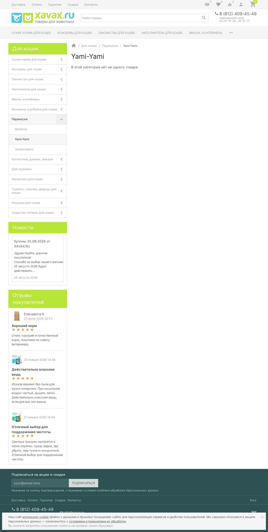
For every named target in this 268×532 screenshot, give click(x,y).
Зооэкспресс (24, 149)
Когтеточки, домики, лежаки (32, 159)
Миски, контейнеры (205, 32)
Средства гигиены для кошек (33, 212)
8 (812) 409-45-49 (237, 13)
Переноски (110, 45)
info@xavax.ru (74, 512)
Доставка (18, 4)
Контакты (91, 4)
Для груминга (22, 169)
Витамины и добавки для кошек (34, 109)
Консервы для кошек (74, 32)
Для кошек (89, 45)
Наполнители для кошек (162, 32)
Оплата (37, 4)
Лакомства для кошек (116, 32)
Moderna (21, 129)
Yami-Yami (22, 139)
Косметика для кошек (27, 179)
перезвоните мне (231, 18)
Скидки (72, 4)
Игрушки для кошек (26, 202)
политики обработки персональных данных (128, 490)
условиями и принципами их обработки (97, 521)
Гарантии (54, 4)
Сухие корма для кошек (31, 32)
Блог (253, 500)
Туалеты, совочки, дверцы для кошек (34, 190)
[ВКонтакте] (253, 512)
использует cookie (35, 517)
